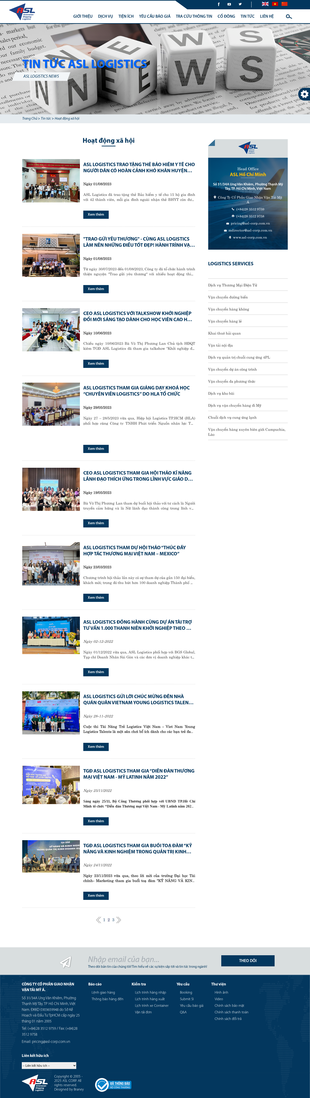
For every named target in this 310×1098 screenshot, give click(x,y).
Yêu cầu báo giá (191, 1006)
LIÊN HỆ (267, 17)
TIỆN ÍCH (126, 17)
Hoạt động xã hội (67, 119)
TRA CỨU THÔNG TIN (194, 17)
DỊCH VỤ (105, 17)
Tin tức (46, 119)
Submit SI (187, 999)
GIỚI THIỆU (83, 17)
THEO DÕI (248, 961)
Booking (186, 993)
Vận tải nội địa (220, 344)
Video (219, 999)
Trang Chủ (29, 119)
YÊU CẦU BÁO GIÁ (154, 17)
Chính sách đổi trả (228, 1019)
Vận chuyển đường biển (228, 296)
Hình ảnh (221, 993)
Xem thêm (96, 215)
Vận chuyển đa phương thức (231, 380)
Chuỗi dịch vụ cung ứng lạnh (232, 416)
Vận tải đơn (143, 1012)
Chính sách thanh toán (231, 1012)
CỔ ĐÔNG (226, 17)
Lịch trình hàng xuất (150, 999)
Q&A (183, 1012)
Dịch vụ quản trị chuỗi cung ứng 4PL (239, 356)
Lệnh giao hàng (103, 993)
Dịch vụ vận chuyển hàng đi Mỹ (234, 404)
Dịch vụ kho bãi (221, 392)
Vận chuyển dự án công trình (232, 368)
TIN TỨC (248, 17)
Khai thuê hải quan (224, 332)
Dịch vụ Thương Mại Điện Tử (232, 284)
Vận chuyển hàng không (228, 308)
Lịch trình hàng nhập (150, 993)
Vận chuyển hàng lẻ (225, 320)
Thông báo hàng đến (107, 999)
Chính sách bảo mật (229, 1006)
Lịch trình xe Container (152, 1006)
